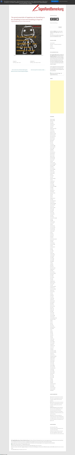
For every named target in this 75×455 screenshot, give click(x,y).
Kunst (51, 250)
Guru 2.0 (51, 46)
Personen (51, 289)
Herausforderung (53, 217)
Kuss (51, 252)
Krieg (51, 245)
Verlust (51, 362)
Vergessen (51, 358)
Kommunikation (52, 239)
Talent (51, 335)
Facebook (51, 19)
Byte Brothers (52, 48)
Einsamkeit (52, 158)
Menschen (52, 267)
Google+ (54, 19)
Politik (51, 295)
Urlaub (51, 348)
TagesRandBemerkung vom (20, 21)
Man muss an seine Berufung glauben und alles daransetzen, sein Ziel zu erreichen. (56, 412)
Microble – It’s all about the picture (55, 44)
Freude (51, 185)
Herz (51, 219)
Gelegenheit (52, 198)
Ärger (51, 127)
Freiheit (51, 182)
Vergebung (52, 357)
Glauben (51, 208)
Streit (51, 333)
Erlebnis (51, 170)
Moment (51, 271)
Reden (51, 304)
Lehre (51, 257)
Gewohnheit (52, 207)
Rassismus (52, 300)
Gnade (51, 211)
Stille (51, 331)
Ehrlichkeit (52, 153)
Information (52, 227)
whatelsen (51, 411)
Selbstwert (52, 319)
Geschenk (51, 202)
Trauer (51, 340)
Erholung (51, 167)
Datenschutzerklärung (63, 1)
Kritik (51, 249)
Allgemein (51, 120)
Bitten (51, 141)
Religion (51, 308)
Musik (51, 274)
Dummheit (52, 152)
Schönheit (51, 315)
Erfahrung (51, 165)
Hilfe (51, 220)
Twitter (57, 19)
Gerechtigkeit (52, 200)
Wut (51, 378)
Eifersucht (51, 154)
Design (51, 149)
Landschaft (52, 254)
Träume (51, 341)
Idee (51, 224)
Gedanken (51, 190)
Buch (51, 142)
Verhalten (51, 360)
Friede (51, 187)
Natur (51, 278)
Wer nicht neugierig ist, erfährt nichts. (56, 432)
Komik (51, 237)
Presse (51, 296)
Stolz (51, 332)
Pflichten (51, 290)
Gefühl (51, 191)
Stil (50, 329)
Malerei (51, 266)
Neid (51, 279)
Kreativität (52, 244)
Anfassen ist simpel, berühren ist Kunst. (56, 431)
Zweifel (51, 390)
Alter (51, 121)
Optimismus (52, 282)
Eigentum (51, 156)
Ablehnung (52, 119)
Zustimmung (52, 387)
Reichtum (51, 306)
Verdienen (51, 354)
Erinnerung (52, 169)
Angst (51, 123)
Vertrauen (51, 366)
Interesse (51, 231)
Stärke (51, 328)
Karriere (51, 235)
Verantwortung (52, 352)
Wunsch (51, 377)
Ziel (50, 381)
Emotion (51, 160)
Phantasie (51, 291)
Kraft (51, 241)
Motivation (52, 273)
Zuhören (51, 385)
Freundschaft (52, 186)
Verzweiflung (52, 367)
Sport (51, 324)
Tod (50, 337)
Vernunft (51, 364)
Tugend (51, 344)
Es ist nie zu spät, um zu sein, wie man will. (57, 433)
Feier (51, 177)
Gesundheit (52, 204)
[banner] (37, 8)
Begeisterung (52, 133)
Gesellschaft (52, 203)
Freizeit (51, 183)
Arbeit (51, 125)
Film (51, 179)
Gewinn (51, 206)
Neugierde (52, 281)
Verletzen (51, 361)
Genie (51, 199)
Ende (51, 161)
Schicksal (51, 312)
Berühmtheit (52, 135)
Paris (51, 285)
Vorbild (51, 369)
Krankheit (51, 242)
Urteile (51, 349)
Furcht (51, 189)
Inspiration (52, 229)
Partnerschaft (52, 286)
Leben (51, 256)
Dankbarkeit (52, 146)
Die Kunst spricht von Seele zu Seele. (38, 69)
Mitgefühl (51, 269)
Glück (17, 62)
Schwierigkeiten (52, 317)
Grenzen (51, 212)
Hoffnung (14, 62)
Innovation (52, 228)
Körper (51, 240)
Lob (50, 262)
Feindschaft (52, 178)
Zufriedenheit (52, 383)
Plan (51, 292)
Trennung (51, 342)
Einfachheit (52, 157)
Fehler (51, 175)
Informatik (52, 225)
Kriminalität (52, 246)
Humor (51, 223)
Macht (51, 265)
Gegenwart (52, 192)
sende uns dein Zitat (38, 445)
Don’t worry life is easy (53, 427)
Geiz (51, 195)
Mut (51, 275)
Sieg (50, 320)
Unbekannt (52, 345)
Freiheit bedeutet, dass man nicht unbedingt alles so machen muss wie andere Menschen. (56, 409)
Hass (51, 215)
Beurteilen (51, 137)
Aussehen (51, 131)
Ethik (51, 174)
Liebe (20, 62)
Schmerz (51, 314)
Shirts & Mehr (52, 43)
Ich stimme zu (54, 1)
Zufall (51, 382)
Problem (51, 298)
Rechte (51, 303)
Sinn (51, 321)
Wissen (51, 375)
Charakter (51, 145)
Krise (51, 248)
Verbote (51, 353)
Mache (39, 62)
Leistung (51, 258)
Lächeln (51, 253)
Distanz (51, 150)
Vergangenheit (52, 356)
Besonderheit (52, 136)
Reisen (51, 307)
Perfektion (52, 287)
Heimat (51, 216)
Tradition (51, 339)
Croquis (51, 45)
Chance (51, 144)
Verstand (51, 365)
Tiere (51, 336)
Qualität (51, 299)
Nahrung (51, 277)
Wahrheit (51, 371)
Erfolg (51, 166)
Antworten (52, 124)
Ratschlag (51, 302)
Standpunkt (52, 327)
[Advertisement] (57, 96)
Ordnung (51, 283)
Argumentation (52, 128)
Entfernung (52, 162)
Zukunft (51, 386)
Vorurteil (51, 370)
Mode (51, 270)
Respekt (51, 310)
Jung (51, 232)
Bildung (51, 140)
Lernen (51, 260)
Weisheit (51, 373)
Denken (51, 148)
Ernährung (52, 171)
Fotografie (52, 181)
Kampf (51, 233)
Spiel (51, 323)
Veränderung (52, 350)
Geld (51, 196)
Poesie (51, 294)
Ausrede (51, 129)
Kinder (51, 236)
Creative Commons (61, 446)
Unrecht (51, 346)
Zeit (50, 379)
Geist (51, 194)
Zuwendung (52, 389)
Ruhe (51, 311)
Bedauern (51, 132)
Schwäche (51, 316)
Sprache (51, 325)
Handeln (51, 214)
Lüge (51, 264)
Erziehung (51, 173)
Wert (51, 374)
